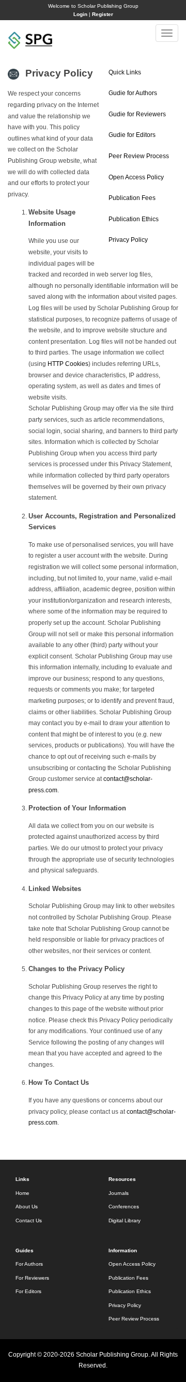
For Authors (29, 1264)
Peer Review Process (139, 156)
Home (22, 1193)
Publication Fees (132, 198)
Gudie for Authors (133, 93)
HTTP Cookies (68, 364)
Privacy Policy (128, 240)
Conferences (124, 1206)
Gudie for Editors (132, 135)
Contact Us (29, 1220)
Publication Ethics (134, 219)
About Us (27, 1206)
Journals (119, 1193)
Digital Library (125, 1220)
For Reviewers (32, 1278)
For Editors (28, 1291)
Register (102, 14)
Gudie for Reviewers (137, 114)
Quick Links (125, 72)
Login (80, 14)
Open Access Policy (136, 177)
